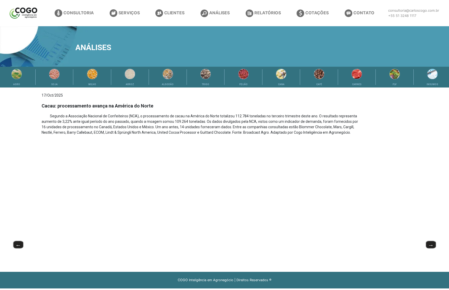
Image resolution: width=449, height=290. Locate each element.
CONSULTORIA (78, 12)
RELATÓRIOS (267, 12)
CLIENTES (173, 12)
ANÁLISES (219, 12)
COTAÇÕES (316, 12)
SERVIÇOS (128, 12)
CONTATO (363, 12)
